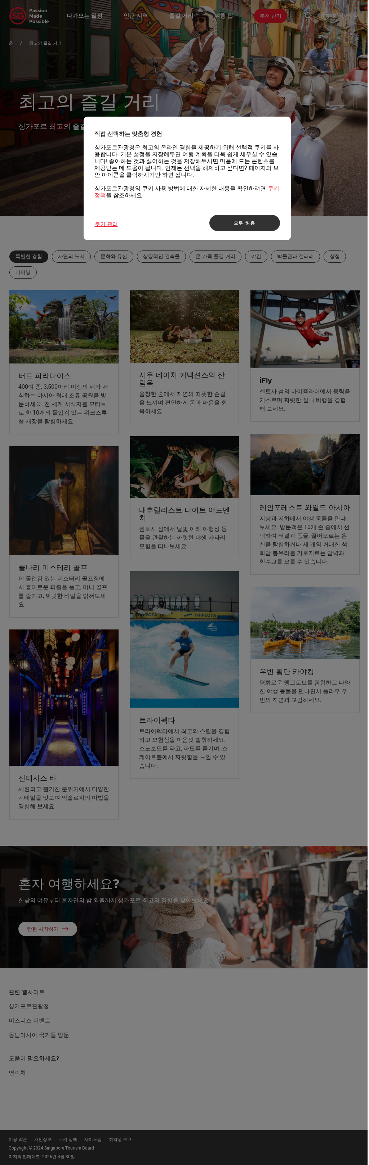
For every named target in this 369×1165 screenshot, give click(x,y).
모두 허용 (244, 223)
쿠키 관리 (106, 223)
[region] (187, 178)
